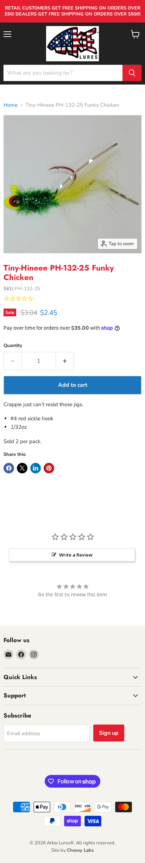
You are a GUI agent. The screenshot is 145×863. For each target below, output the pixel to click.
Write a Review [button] (76, 555)
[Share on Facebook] (9, 468)
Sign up (109, 733)
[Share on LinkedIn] (35, 468)
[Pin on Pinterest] (49, 468)
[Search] (131, 73)
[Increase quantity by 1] (65, 361)
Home (11, 105)
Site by (72, 850)
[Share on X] (22, 468)
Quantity (13, 345)
